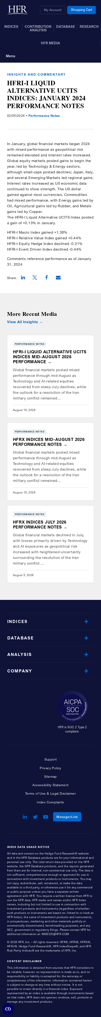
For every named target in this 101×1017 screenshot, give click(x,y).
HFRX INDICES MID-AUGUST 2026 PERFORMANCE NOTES (49, 442)
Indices (17, 621)
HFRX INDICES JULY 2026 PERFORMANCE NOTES (39, 524)
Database (20, 637)
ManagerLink (68, 816)
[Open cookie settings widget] (8, 1009)
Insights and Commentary (36, 74)
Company (19, 670)
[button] (23, 278)
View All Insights (22, 322)
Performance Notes (44, 116)
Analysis (19, 654)
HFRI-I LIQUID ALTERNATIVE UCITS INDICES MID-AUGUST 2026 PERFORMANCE (49, 356)
